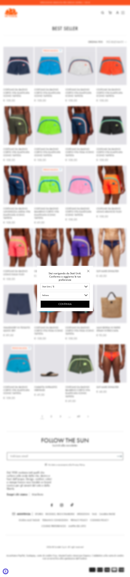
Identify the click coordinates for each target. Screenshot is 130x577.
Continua (65, 304)
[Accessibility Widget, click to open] (5, 571)
